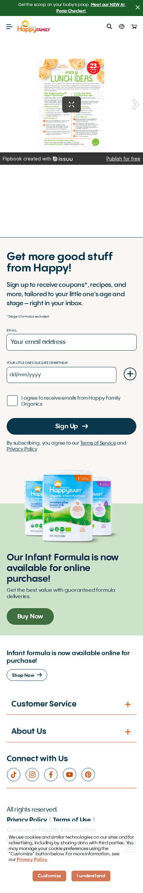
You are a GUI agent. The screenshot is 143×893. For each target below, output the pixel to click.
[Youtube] (72, 774)
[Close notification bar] (138, 8)
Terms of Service (98, 443)
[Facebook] (53, 774)
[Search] (109, 26)
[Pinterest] (90, 774)
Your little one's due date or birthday (37, 363)
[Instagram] (34, 774)
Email (12, 330)
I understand (91, 876)
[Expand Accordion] (128, 704)
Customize (49, 876)
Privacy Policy (22, 449)
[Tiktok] (16, 774)
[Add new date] (130, 374)
